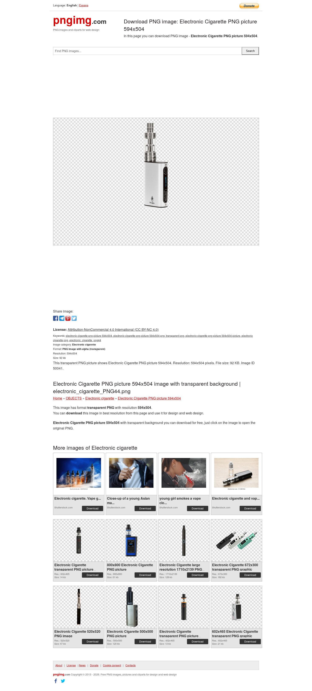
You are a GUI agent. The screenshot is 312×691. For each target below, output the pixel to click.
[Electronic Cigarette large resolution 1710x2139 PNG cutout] (184, 540)
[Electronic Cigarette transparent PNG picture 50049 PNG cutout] (184, 607)
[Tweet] (74, 318)
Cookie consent (112, 665)
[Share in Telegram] (61, 318)
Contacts (130, 665)
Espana (83, 5)
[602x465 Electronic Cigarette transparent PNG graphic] (236, 607)
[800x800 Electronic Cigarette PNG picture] (131, 540)
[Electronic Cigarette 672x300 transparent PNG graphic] (236, 540)
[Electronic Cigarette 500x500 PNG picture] (131, 607)
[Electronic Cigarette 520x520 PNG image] (79, 607)
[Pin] (67, 318)
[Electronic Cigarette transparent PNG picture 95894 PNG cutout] (79, 540)
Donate (94, 665)
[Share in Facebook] (55, 318)
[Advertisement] (156, 88)
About (58, 665)
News (82, 665)
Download (92, 508)
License (71, 665)
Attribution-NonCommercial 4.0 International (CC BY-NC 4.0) (113, 329)
